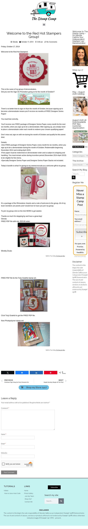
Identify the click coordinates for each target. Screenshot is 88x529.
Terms (79, 256)
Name (3, 434)
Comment (5, 408)
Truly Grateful (10, 315)
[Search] (61, 501)
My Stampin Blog (60, 256)
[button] (44, 24)
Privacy (84, 256)
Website (4, 453)
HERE (28, 211)
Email (3, 444)
